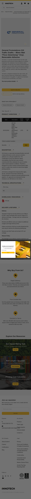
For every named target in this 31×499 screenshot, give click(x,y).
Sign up (8, 252)
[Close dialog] (29, 242)
